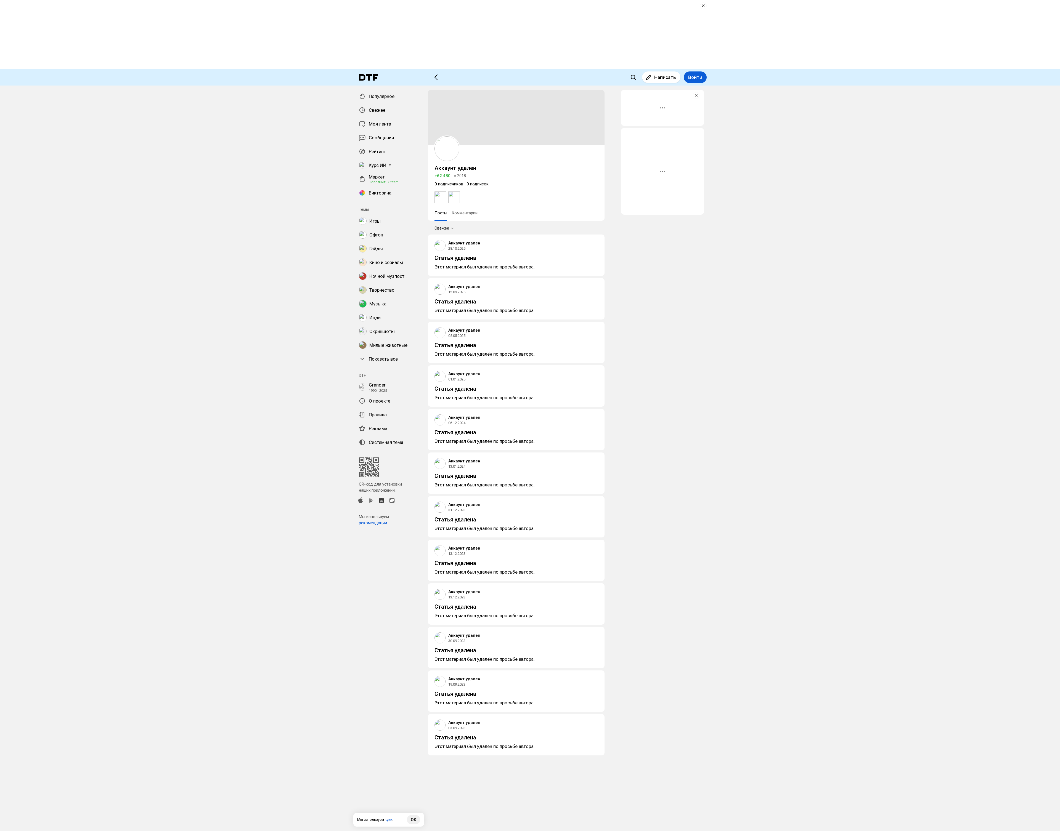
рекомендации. (373, 522)
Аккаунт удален (464, 243)
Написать (665, 77)
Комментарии (465, 213)
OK (413, 819)
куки (388, 819)
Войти (695, 77)
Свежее (441, 228)
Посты (440, 213)
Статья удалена (455, 258)
